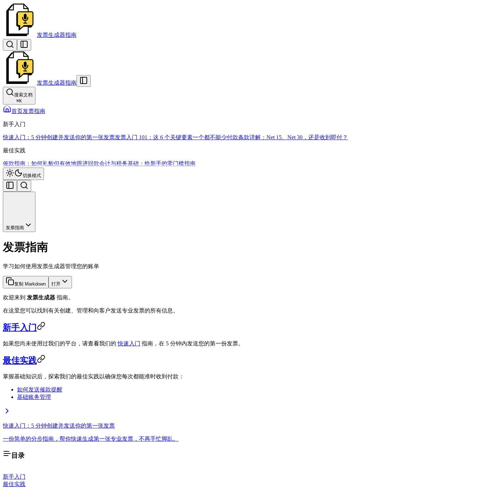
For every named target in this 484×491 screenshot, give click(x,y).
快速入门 (129, 343)
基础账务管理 (34, 397)
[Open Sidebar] (24, 45)
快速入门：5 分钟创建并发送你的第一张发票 (59, 137)
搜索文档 (23, 97)
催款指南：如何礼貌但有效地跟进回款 (51, 163)
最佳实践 (20, 360)
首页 (17, 111)
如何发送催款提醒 (39, 389)
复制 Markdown (30, 284)
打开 (56, 284)
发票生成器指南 (57, 35)
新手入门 (20, 327)
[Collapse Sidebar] (84, 81)
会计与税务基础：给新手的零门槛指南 (147, 163)
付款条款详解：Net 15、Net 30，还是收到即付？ (287, 137)
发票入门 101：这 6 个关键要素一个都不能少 (171, 137)
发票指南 (34, 111)
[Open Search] (10, 45)
